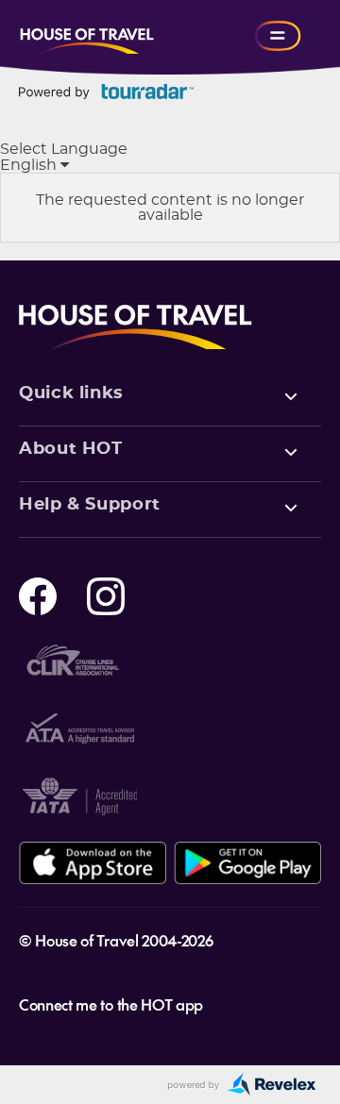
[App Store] (92, 863)
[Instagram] (106, 594)
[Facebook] (38, 594)
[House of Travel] (86, 35)
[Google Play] (247, 863)
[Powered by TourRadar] (106, 91)
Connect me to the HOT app (111, 1004)
